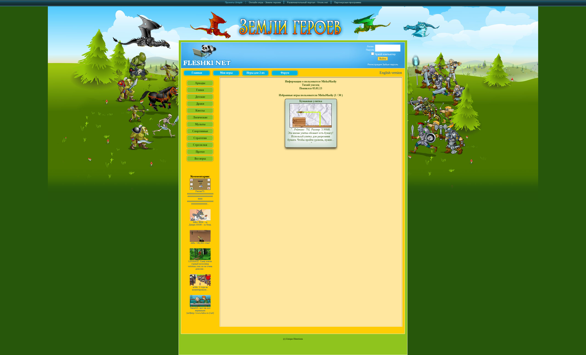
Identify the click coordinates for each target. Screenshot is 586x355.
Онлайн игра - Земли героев (265, 2)
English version (391, 73)
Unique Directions (294, 339)
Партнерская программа (347, 2)
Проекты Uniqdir (233, 2)
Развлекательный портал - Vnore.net (307, 2)
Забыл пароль (390, 64)
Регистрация (375, 64)
